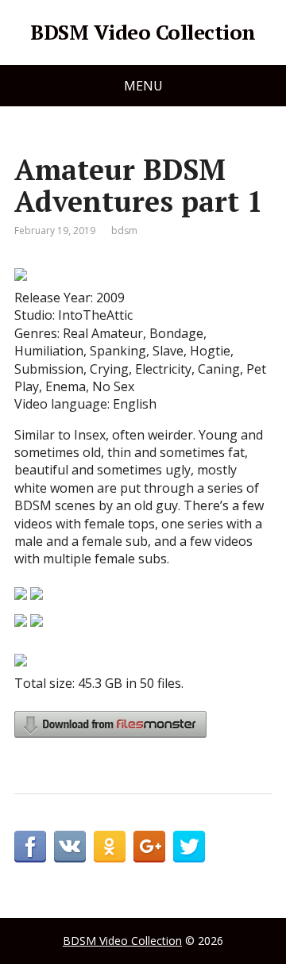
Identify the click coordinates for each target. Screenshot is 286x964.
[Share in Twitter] (189, 846)
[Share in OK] (110, 846)
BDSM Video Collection (142, 32)
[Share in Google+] (149, 846)
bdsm (124, 230)
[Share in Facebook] (30, 846)
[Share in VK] (70, 846)
